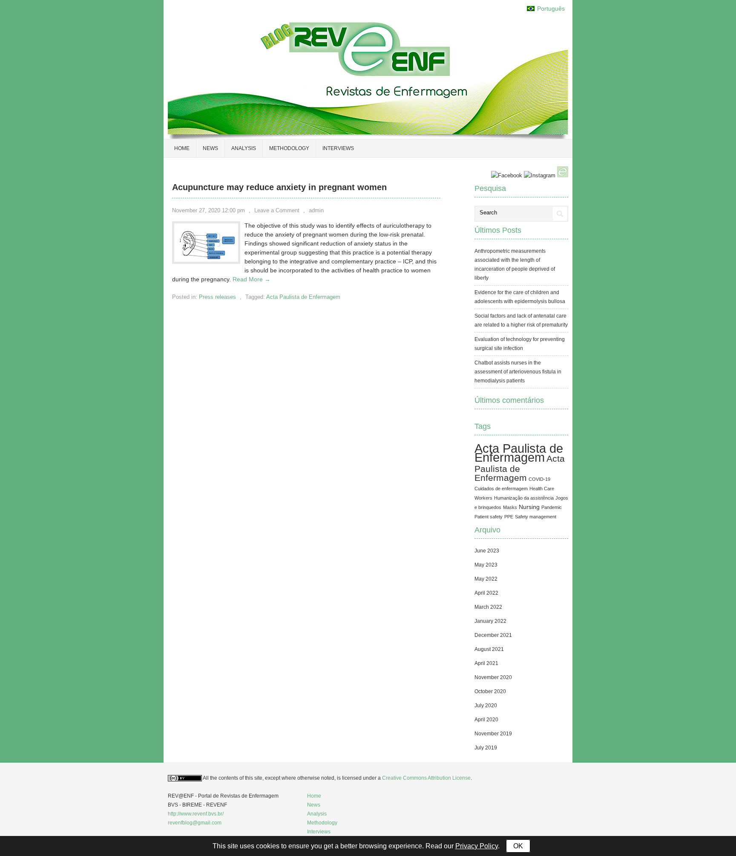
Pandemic (551, 507)
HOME (182, 148)
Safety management (535, 516)
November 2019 (493, 734)
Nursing (529, 506)
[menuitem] (546, 8)
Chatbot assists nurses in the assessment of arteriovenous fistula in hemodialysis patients (517, 372)
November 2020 (493, 677)
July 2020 (485, 706)
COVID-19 (539, 479)
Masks (510, 507)
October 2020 (490, 691)
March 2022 (488, 607)
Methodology (289, 148)
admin (316, 210)
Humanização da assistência (524, 497)
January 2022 (490, 621)
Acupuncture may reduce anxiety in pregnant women (279, 187)
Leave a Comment (276, 210)
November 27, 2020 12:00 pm (208, 210)
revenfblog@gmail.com (194, 823)
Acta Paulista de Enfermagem (303, 297)
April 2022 (486, 593)
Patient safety (488, 516)
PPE (508, 516)
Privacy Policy (476, 846)
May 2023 (485, 565)
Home (314, 796)
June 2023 (486, 551)
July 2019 (485, 748)
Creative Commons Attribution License (426, 778)
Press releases (217, 297)
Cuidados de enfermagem (501, 488)
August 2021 (489, 649)
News (210, 148)
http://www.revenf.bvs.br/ (196, 814)
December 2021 (493, 635)
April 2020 (486, 720)
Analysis (243, 148)
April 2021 (486, 663)
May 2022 (485, 579)
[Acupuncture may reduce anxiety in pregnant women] (206, 259)
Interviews (338, 148)
